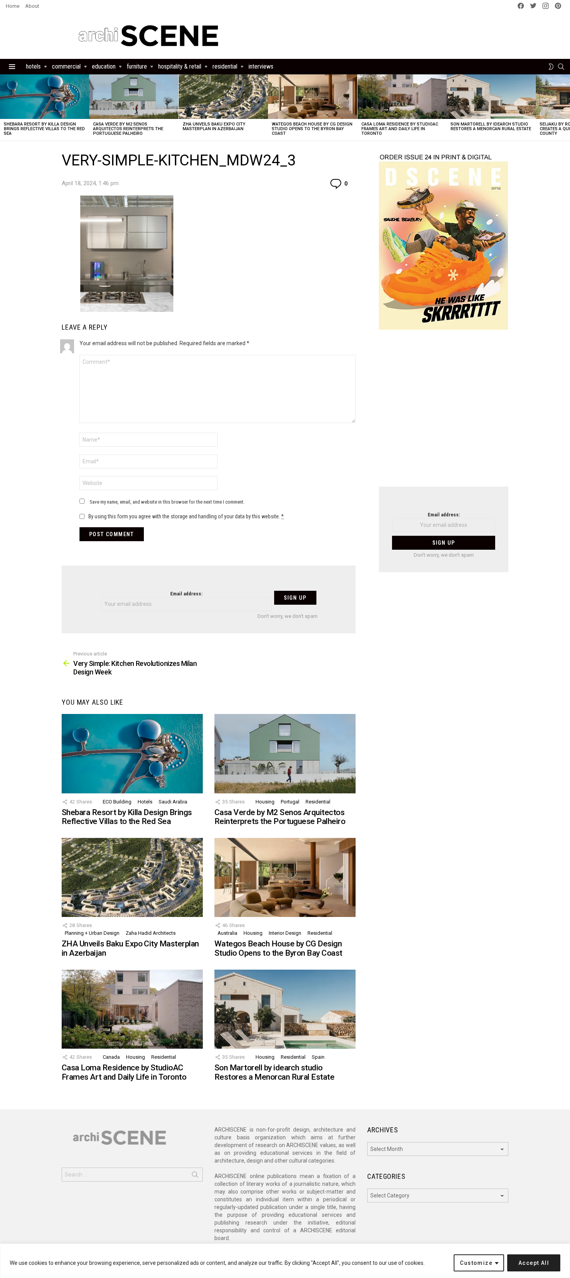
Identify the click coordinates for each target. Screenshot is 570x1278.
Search (195, 1176)
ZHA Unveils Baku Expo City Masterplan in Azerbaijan (214, 126)
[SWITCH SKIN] (551, 66)
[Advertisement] (443, 413)
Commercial (66, 66)
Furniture (137, 66)
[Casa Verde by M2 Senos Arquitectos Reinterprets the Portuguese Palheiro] (133, 96)
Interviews (261, 66)
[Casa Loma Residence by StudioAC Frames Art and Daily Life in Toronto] (402, 96)
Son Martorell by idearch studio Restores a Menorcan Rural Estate (491, 126)
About (32, 6)
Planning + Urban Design (92, 933)
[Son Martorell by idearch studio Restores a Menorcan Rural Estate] (491, 96)
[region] (285, 1261)
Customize (476, 1263)
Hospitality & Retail (179, 66)
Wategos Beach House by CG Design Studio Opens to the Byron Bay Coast (312, 129)
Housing (265, 802)
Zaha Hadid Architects (151, 933)
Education (104, 66)
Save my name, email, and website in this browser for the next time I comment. (167, 502)
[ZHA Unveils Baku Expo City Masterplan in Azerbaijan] (223, 96)
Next (566, 107)
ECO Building (117, 802)
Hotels (33, 66)
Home (12, 6)
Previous (4, 107)
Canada (111, 1057)
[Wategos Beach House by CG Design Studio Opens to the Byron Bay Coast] (312, 96)
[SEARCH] (561, 66)
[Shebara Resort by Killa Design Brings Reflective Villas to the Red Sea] (44, 96)
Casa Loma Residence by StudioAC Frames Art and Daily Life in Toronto (399, 129)
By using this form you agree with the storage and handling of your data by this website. (186, 516)
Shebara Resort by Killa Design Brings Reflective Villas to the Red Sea (44, 129)
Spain (318, 1057)
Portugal (290, 802)
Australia (227, 933)
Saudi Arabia (173, 802)
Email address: (186, 594)
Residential (224, 66)
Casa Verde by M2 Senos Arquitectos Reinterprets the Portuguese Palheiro (128, 129)
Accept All (533, 1263)
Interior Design (285, 933)
